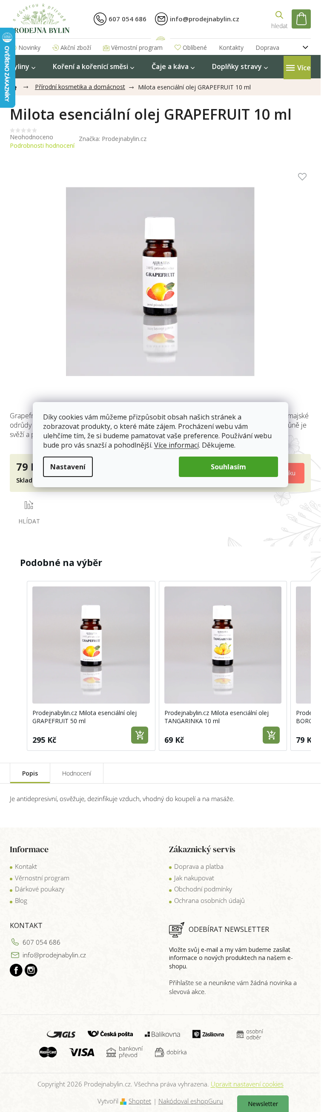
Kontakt (26, 866)
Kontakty (231, 47)
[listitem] (91, 666)
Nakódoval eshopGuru (190, 1101)
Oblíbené (195, 47)
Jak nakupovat (194, 878)
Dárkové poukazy (39, 889)
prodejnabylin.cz (16, 970)
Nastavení (68, 466)
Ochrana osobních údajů (209, 900)
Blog (21, 900)
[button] (18, 666)
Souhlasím (228, 466)
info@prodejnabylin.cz (54, 955)
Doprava (267, 47)
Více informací (176, 445)
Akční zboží (75, 47)
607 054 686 (41, 942)
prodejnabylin (31, 970)
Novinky (29, 47)
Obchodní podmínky (203, 889)
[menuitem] (22, 66)
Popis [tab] (30, 773)
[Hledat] (279, 19)
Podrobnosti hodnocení (42, 145)
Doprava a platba (199, 866)
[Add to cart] (139, 735)
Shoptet (140, 1101)
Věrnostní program (137, 47)
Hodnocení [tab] (76, 773)
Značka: (112, 139)
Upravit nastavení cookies (247, 1084)
